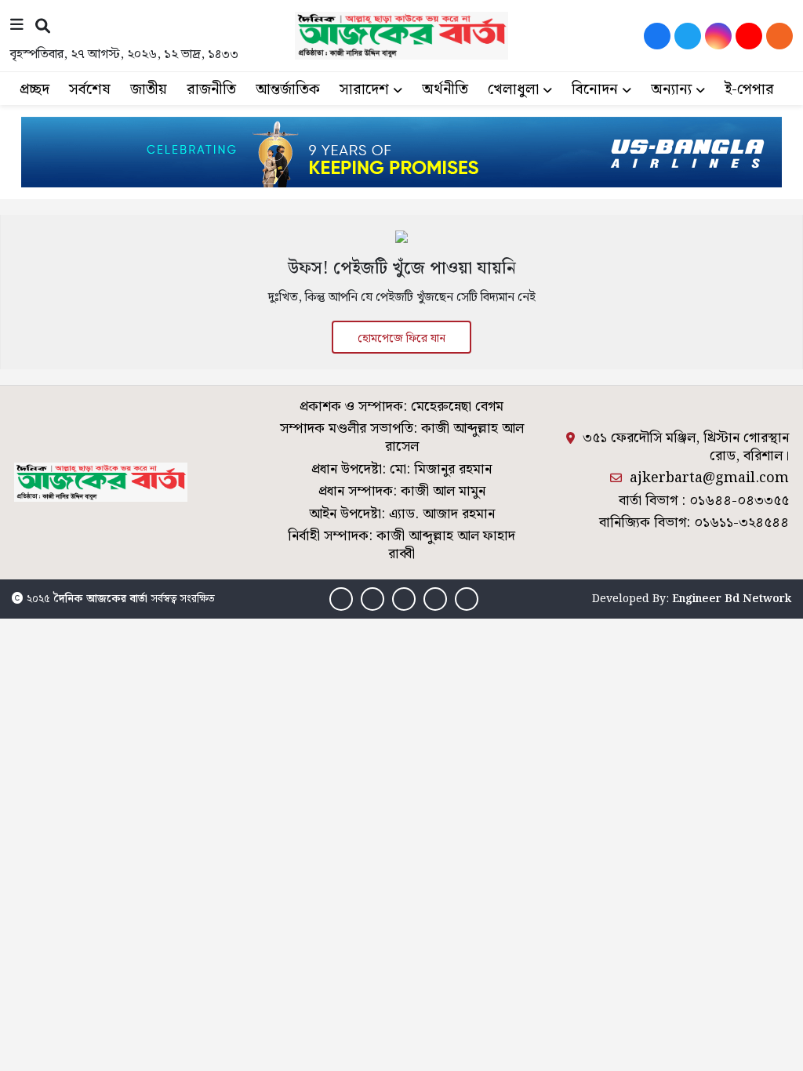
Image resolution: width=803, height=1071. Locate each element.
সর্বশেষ (90, 90)
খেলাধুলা (513, 90)
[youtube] (749, 36)
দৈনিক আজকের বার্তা (100, 599)
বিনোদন (595, 90)
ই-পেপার (749, 90)
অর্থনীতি (445, 90)
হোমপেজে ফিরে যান (401, 338)
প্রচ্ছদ (34, 90)
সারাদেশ (364, 90)
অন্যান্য (671, 90)
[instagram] (718, 36)
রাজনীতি (211, 90)
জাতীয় (148, 90)
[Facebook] (657, 36)
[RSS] (779, 36)
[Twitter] (687, 36)
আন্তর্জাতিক (288, 90)
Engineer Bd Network (731, 599)
